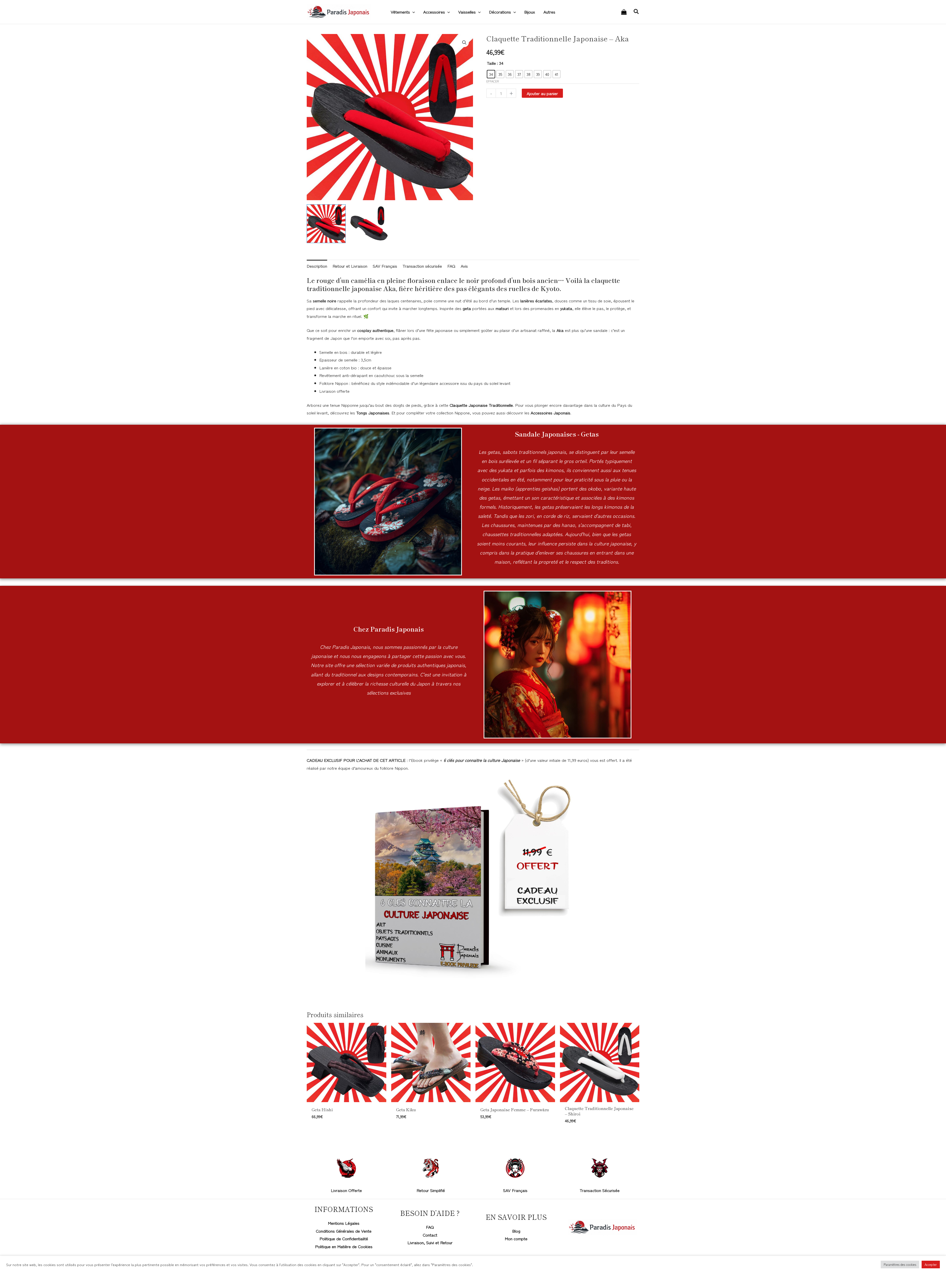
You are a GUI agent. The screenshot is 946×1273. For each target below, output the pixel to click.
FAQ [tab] (451, 266)
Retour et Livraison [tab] (350, 266)
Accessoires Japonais (550, 412)
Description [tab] (317, 266)
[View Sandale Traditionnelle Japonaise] (326, 223)
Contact (430, 1235)
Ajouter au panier (542, 93)
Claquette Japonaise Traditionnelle (481, 405)
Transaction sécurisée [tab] (422, 266)
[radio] (491, 74)
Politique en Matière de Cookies (343, 1246)
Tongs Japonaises (372, 412)
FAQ (430, 1227)
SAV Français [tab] (385, 266)
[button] (412, 12)
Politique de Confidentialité (344, 1238)
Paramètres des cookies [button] (900, 1264)
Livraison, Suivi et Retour (430, 1242)
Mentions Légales (343, 1223)
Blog (516, 1231)
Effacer (492, 81)
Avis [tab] (464, 266)
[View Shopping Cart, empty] (624, 12)
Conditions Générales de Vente (344, 1231)
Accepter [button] (931, 1264)
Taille (491, 63)
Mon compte (516, 1238)
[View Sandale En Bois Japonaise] (368, 223)
